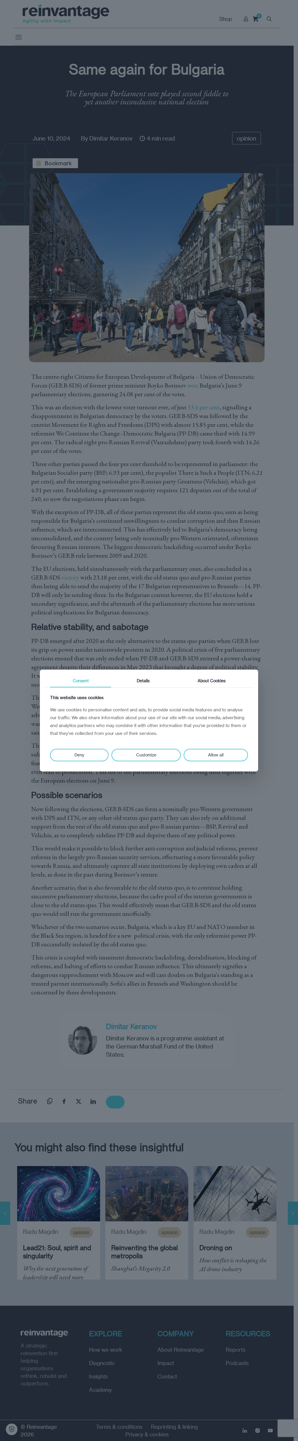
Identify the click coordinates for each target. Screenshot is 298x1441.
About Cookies (212, 680)
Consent (81, 680)
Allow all (216, 754)
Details (143, 680)
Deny (79, 754)
